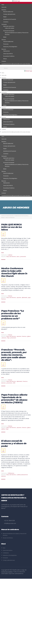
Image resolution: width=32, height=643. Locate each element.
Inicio (3, 4)
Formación (4, 24)
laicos (18, 256)
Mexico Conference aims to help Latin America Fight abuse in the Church (14, 272)
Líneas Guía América (8, 53)
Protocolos (5, 44)
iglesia (28, 336)
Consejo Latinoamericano (9, 14)
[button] (16, 3)
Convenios (5, 22)
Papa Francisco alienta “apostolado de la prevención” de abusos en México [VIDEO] (14, 399)
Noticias (10, 296)
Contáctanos (6, 553)
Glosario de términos (8, 538)
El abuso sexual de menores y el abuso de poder (14, 443)
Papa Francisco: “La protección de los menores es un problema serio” (12, 315)
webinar (10, 255)
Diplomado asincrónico (8, 26)
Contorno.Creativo (7, 572)
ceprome (19, 297)
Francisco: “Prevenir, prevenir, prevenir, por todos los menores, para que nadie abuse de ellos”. (14, 354)
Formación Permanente (8, 30)
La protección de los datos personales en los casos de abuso (16, 64)
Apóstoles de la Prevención (9, 19)
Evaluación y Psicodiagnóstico (10, 46)
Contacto (4, 61)
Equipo (5, 16)
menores (4, 338)
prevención (23, 256)
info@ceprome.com (10, 523)
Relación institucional (8, 11)
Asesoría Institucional (8, 41)
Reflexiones (11, 473)
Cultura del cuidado (9, 28)
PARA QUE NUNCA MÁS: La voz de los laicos (11, 227)
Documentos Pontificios (8, 56)
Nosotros (4, 9)
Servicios (4, 39)
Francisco (24, 336)
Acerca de (4, 7)
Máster (4, 37)
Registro (9, 640)
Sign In (13, 640)
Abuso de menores (11, 256)
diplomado (24, 297)
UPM (14, 383)
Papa (8, 338)
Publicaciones (6, 51)
